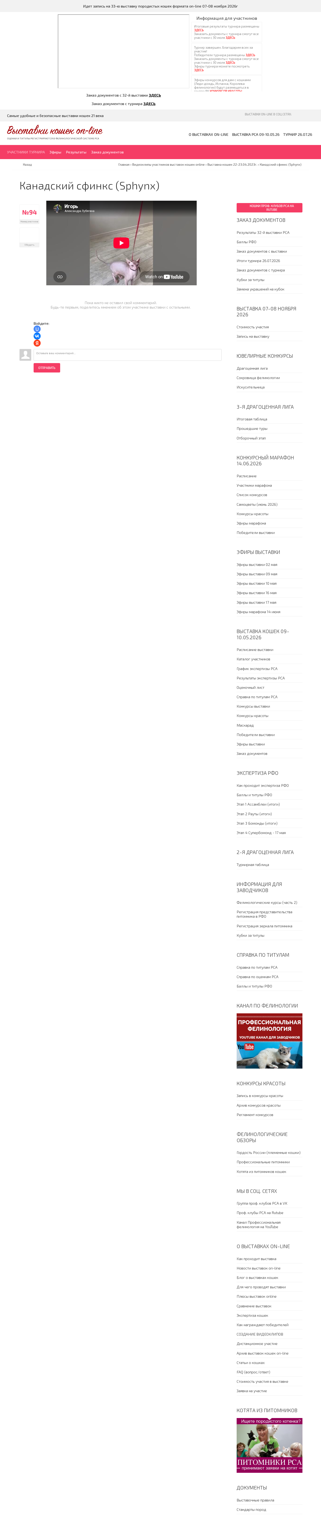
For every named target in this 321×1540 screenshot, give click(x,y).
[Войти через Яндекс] (37, 343)
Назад (27, 164)
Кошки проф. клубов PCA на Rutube (272, 208)
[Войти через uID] (37, 329)
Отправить (46, 368)
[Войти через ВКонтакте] (37, 336)
